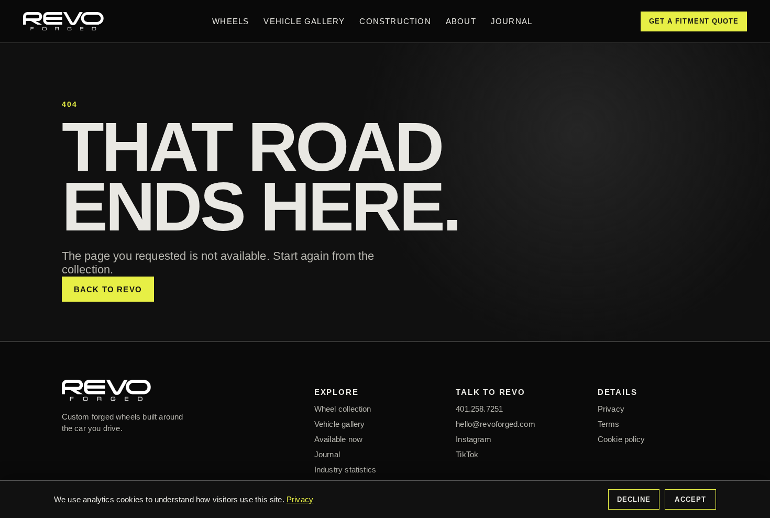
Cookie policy (621, 439)
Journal (511, 21)
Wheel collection (342, 408)
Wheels (230, 21)
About (461, 21)
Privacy (611, 408)
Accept (690, 499)
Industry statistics (345, 469)
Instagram (473, 439)
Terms (609, 424)
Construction (395, 21)
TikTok (467, 454)
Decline (634, 499)
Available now (338, 439)
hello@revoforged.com (495, 424)
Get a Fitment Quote (694, 21)
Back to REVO (108, 289)
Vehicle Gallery (304, 21)
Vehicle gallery (339, 424)
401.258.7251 (479, 408)
